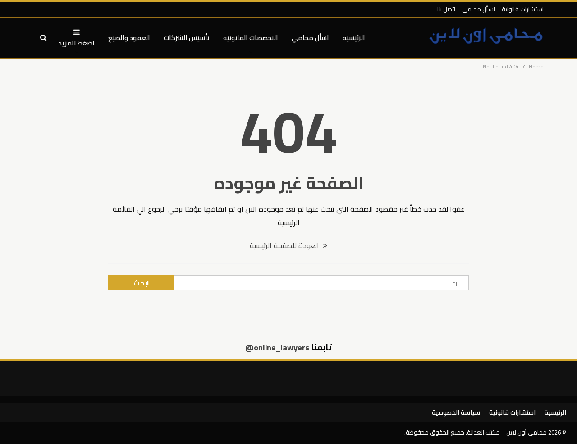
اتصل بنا (446, 9)
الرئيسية (354, 37)
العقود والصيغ (129, 37)
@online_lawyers (277, 347)
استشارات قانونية (523, 9)
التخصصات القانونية (250, 37)
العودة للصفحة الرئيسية (285, 245)
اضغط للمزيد (76, 43)
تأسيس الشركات (187, 37)
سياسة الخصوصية (456, 412)
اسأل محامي (478, 9)
